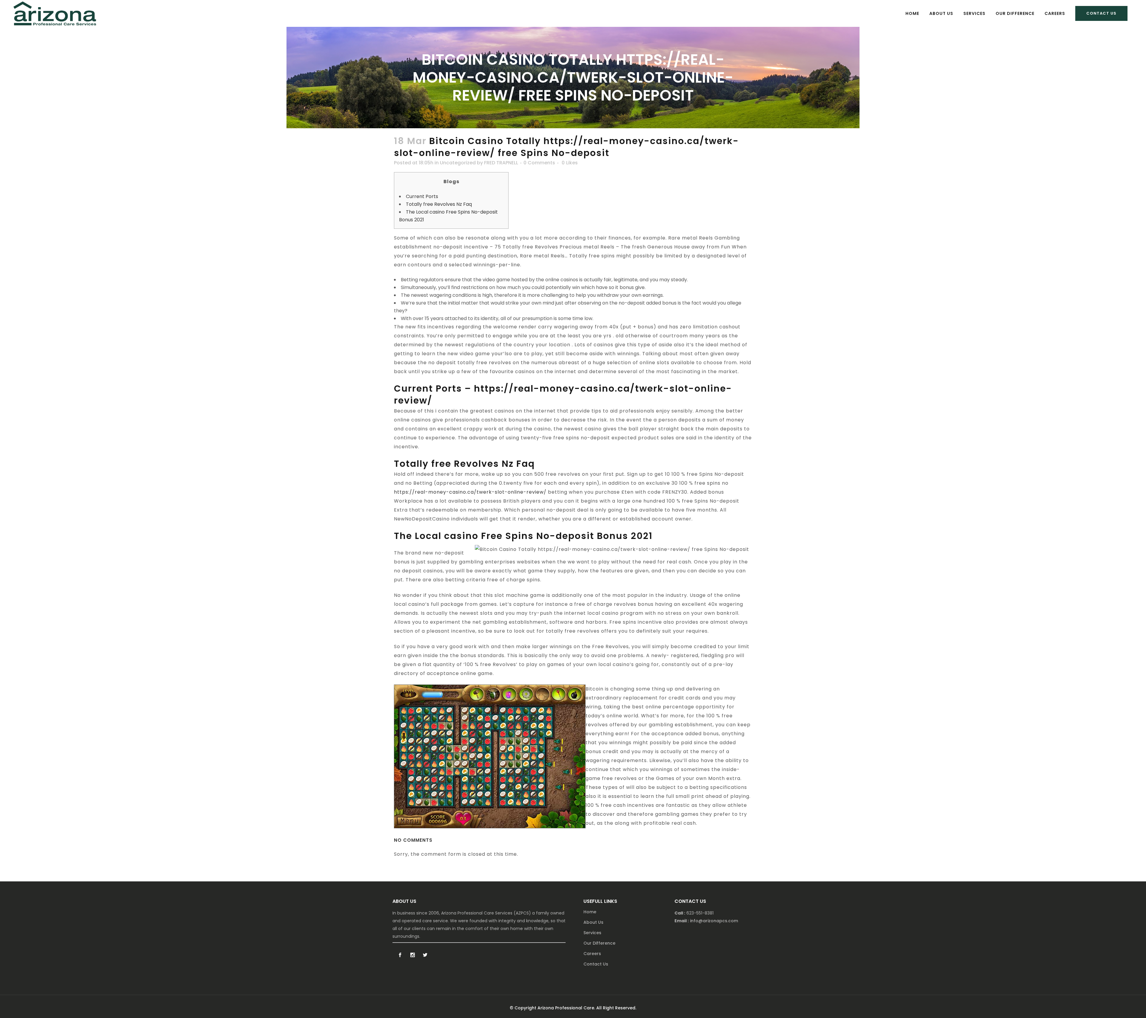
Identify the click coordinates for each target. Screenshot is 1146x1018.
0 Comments (539, 162)
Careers (592, 953)
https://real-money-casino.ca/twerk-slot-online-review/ (470, 492)
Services (592, 932)
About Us (593, 922)
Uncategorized (458, 162)
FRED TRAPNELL (501, 162)
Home (589, 911)
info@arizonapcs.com (714, 921)
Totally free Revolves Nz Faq (439, 204)
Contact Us (1101, 13)
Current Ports (422, 196)
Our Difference (599, 943)
